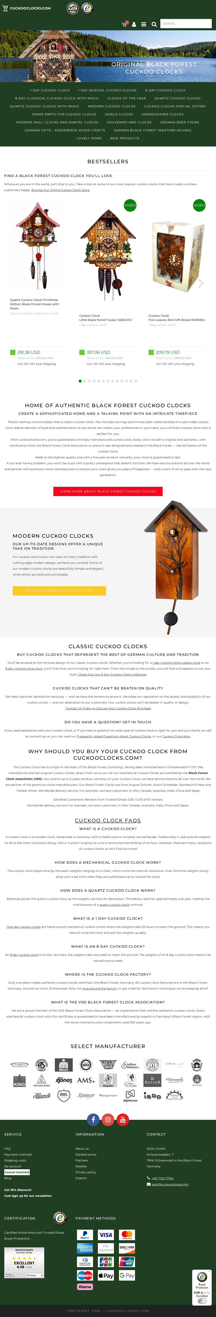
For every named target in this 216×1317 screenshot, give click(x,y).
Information (90, 1134)
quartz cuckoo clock (114, 905)
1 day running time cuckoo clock (176, 663)
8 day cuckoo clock (165, 90)
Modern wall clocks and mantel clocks (57, 122)
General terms (86, 1154)
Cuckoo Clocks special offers (175, 106)
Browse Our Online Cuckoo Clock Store (60, 190)
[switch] (202, 1301)
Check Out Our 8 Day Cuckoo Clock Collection (112, 674)
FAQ (7, 1149)
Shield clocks (119, 114)
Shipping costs (15, 1160)
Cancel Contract (17, 1172)
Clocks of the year (126, 98)
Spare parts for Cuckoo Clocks (64, 114)
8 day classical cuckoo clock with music (57, 98)
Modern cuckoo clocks (112, 106)
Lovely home (89, 138)
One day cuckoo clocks (24, 927)
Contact (156, 1134)
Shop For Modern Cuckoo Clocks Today (59, 592)
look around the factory (99, 988)
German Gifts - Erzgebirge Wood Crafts (65, 130)
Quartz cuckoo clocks (177, 98)
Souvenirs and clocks (129, 122)
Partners (82, 1160)
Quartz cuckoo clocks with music (44, 106)
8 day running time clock (23, 668)
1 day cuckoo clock (50, 90)
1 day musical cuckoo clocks (107, 90)
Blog (7, 1178)
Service (13, 1134)
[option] (38, 283)
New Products (124, 138)
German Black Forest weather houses (153, 130)
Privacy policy (86, 1172)
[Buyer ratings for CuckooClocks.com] (24, 1264)
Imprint (81, 1178)
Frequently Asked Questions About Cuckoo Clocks (114, 736)
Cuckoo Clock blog (176, 736)
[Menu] (209, 1272)
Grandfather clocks (163, 114)
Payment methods (18, 1154)
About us (82, 1149)
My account (13, 1166)
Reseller (81, 1166)
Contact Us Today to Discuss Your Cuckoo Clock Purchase (108, 708)
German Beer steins (180, 122)
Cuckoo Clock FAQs (108, 820)
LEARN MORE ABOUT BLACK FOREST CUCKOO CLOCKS (108, 491)
